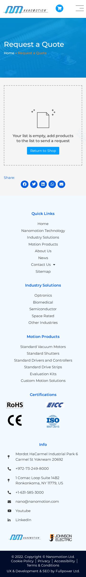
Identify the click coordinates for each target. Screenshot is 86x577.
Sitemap (43, 271)
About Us (43, 251)
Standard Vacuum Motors (43, 346)
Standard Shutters (43, 353)
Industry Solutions (43, 237)
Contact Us (41, 264)
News (43, 258)
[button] (24, 184)
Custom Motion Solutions (43, 380)
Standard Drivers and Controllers (43, 360)
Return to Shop (43, 151)
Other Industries (43, 322)
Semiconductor (43, 309)
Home (9, 53)
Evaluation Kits (43, 374)
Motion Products (43, 244)
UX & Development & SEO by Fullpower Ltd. (43, 571)
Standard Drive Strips (43, 367)
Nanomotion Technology (43, 230)
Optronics (43, 295)
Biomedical (43, 302)
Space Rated (43, 316)
